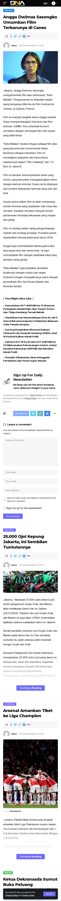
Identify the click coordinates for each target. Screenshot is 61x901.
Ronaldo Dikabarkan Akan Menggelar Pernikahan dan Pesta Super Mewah (26, 359)
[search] (39, 3)
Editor (14, 45)
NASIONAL (9, 530)
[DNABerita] (17, 3)
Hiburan (9, 10)
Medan (8, 873)
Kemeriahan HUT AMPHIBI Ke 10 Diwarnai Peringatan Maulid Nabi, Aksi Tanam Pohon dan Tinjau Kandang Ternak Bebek (28, 309)
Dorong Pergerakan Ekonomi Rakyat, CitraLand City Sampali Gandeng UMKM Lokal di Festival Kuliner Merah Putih (30, 333)
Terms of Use (28, 895)
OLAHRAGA (10, 704)
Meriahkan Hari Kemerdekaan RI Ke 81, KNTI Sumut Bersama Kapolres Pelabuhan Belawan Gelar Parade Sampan (30, 321)
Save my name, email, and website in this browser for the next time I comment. (31, 499)
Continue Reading (31, 688)
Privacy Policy (11, 895)
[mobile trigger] (5, 3)
